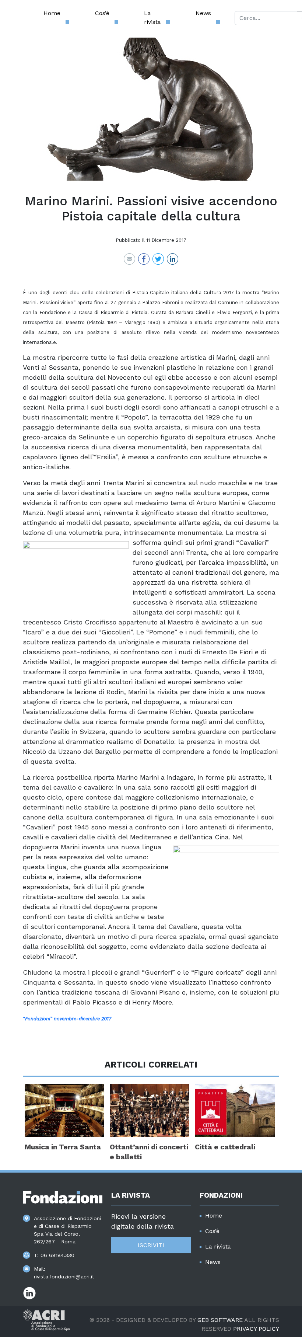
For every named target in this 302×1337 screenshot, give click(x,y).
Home (51, 13)
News (203, 13)
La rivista (152, 17)
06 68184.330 (57, 1255)
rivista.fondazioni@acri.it (64, 1276)
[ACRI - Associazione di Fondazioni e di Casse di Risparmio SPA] (46, 1319)
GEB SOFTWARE (220, 1319)
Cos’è (102, 13)
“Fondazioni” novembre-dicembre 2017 (67, 1018)
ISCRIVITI (151, 1245)
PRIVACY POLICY (256, 1328)
